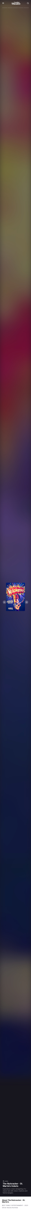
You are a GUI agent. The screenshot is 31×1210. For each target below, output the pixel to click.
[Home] (16, 3)
